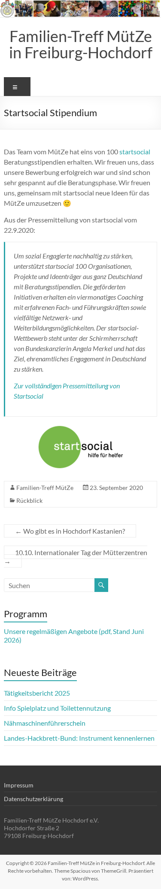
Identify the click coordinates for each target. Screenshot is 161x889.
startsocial (134, 151)
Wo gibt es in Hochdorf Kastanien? (70, 531)
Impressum (18, 785)
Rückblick (29, 500)
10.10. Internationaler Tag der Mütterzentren (75, 556)
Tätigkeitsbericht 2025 (37, 693)
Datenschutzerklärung (33, 798)
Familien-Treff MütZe (44, 487)
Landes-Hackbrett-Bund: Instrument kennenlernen (79, 738)
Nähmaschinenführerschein (44, 723)
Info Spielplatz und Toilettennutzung (57, 708)
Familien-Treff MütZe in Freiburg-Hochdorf (80, 44)
